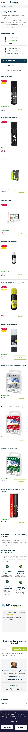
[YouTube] (22, 689)
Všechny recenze (18, 606)
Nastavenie (14, 721)
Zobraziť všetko (12, 53)
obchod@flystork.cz (15, 679)
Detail (20, 109)
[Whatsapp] (18, 689)
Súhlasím (20, 727)
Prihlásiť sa (19, 649)
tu (15, 718)
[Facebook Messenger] (14, 689)
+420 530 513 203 (15, 676)
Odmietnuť (7, 727)
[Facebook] (7, 689)
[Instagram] (11, 689)
